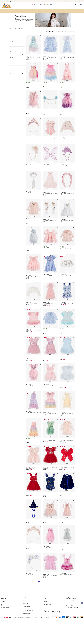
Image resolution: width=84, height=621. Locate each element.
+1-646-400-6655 (27, 606)
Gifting (2, 605)
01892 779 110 (26, 603)
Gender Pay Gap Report (48, 604)
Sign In (11, 1)
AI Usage (47, 617)
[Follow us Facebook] (1, 617)
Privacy (41, 617)
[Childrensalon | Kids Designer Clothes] (6, 5)
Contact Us (3, 596)
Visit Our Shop (46, 596)
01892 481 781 (30, 610)
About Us (45, 598)
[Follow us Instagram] (4, 617)
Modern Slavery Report (48, 605)
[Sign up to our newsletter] (82, 603)
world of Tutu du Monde (28, 17)
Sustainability (46, 599)
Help (1, 604)
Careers (45, 601)
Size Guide (3, 601)
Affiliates (45, 602)
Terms (36, 617)
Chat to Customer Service (27, 597)
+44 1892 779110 (30, 608)
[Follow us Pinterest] (7, 617)
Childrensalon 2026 (21, 617)
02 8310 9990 (28, 605)
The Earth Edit (70, 609)
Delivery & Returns (4, 599)
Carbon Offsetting (5, 607)
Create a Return (3, 598)
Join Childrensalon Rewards (73, 607)
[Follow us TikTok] (10, 617)
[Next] (45, 581)
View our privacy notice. (69, 605)
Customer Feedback (4, 602)
